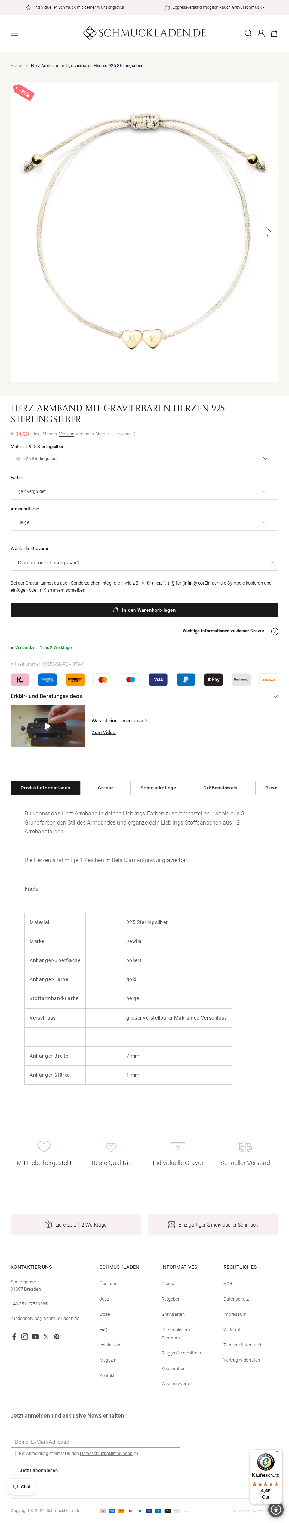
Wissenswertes (177, 1383)
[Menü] (277, 1453)
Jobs (104, 1299)
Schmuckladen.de (63, 1510)
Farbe (16, 477)
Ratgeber (170, 1299)
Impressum (235, 1314)
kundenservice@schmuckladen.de (45, 1318)
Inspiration (109, 1344)
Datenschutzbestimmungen (106, 1453)
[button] (14, 33)
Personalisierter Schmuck (177, 1333)
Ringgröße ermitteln (181, 1353)
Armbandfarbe (25, 509)
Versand (66, 434)
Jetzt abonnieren (39, 1470)
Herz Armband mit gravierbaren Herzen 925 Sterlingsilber (86, 65)
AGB (227, 1283)
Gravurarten (173, 1314)
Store (104, 1314)
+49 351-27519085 (29, 1304)
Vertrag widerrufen (241, 1360)
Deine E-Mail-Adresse (41, 1442)
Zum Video (104, 732)
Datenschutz (236, 1299)
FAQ (103, 1329)
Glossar (169, 1283)
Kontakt (107, 1375)
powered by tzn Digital (255, 1511)
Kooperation (173, 1368)
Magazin (107, 1360)
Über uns (108, 1283)
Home (16, 65)
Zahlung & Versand (242, 1344)
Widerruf (231, 1329)
